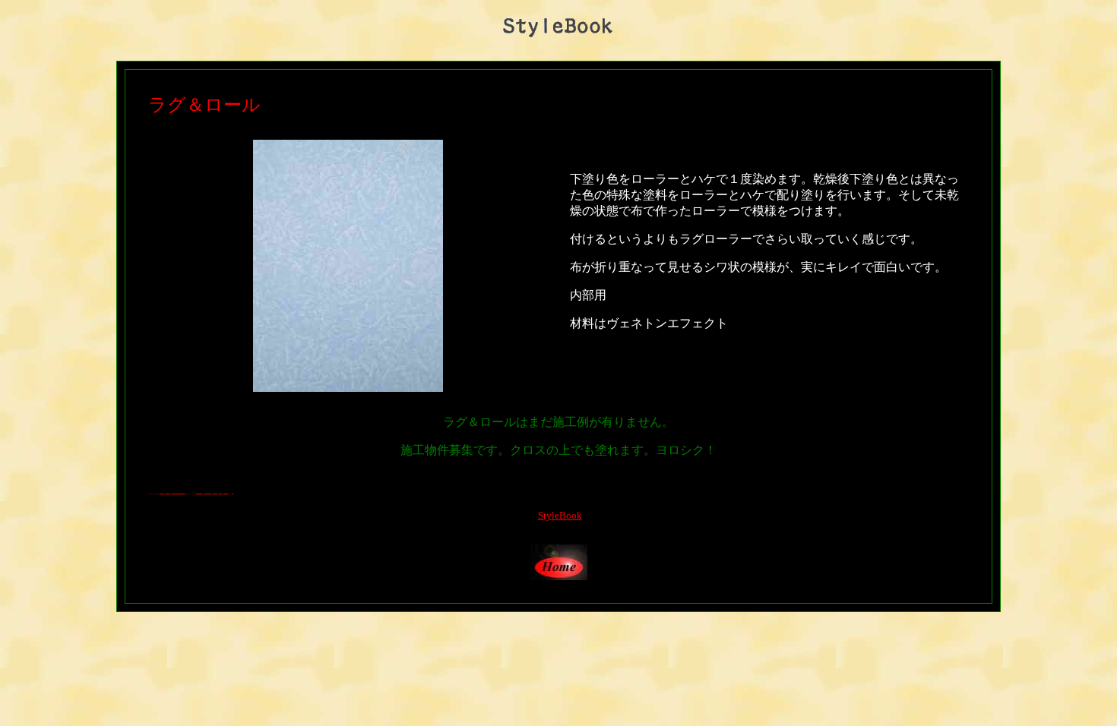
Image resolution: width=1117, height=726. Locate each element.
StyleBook (560, 515)
